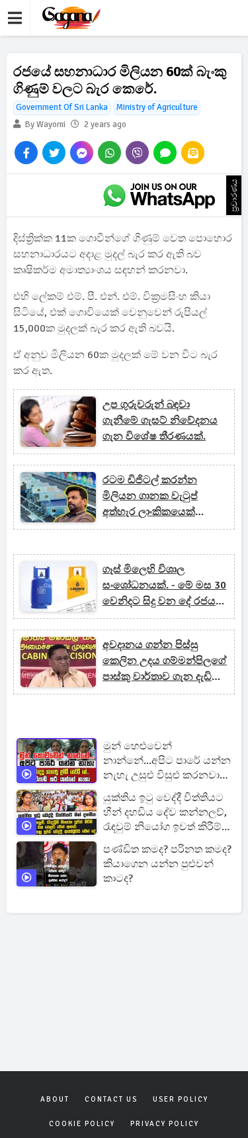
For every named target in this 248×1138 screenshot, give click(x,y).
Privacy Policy (164, 1123)
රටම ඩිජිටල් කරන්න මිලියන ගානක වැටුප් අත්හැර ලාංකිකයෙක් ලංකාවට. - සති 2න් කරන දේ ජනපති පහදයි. (159, 496)
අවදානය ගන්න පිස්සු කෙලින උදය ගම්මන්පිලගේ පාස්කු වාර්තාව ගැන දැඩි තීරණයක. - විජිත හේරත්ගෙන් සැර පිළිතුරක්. (165, 661)
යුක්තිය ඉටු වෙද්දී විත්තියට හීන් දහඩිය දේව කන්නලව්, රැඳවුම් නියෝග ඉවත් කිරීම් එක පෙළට (165, 812)
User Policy (180, 1099)
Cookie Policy (82, 1123)
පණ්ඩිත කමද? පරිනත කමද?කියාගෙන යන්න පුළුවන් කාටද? (167, 864)
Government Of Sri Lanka (62, 107)
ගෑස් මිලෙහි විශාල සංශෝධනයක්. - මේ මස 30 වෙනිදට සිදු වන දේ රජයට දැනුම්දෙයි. (164, 586)
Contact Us (111, 1099)
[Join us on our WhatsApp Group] (158, 195)
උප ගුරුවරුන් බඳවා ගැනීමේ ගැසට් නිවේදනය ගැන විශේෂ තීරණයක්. (160, 420)
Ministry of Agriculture (157, 107)
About (54, 1099)
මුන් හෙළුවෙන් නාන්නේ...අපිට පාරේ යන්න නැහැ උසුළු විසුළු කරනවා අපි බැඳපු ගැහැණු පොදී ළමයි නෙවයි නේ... (167, 760)
